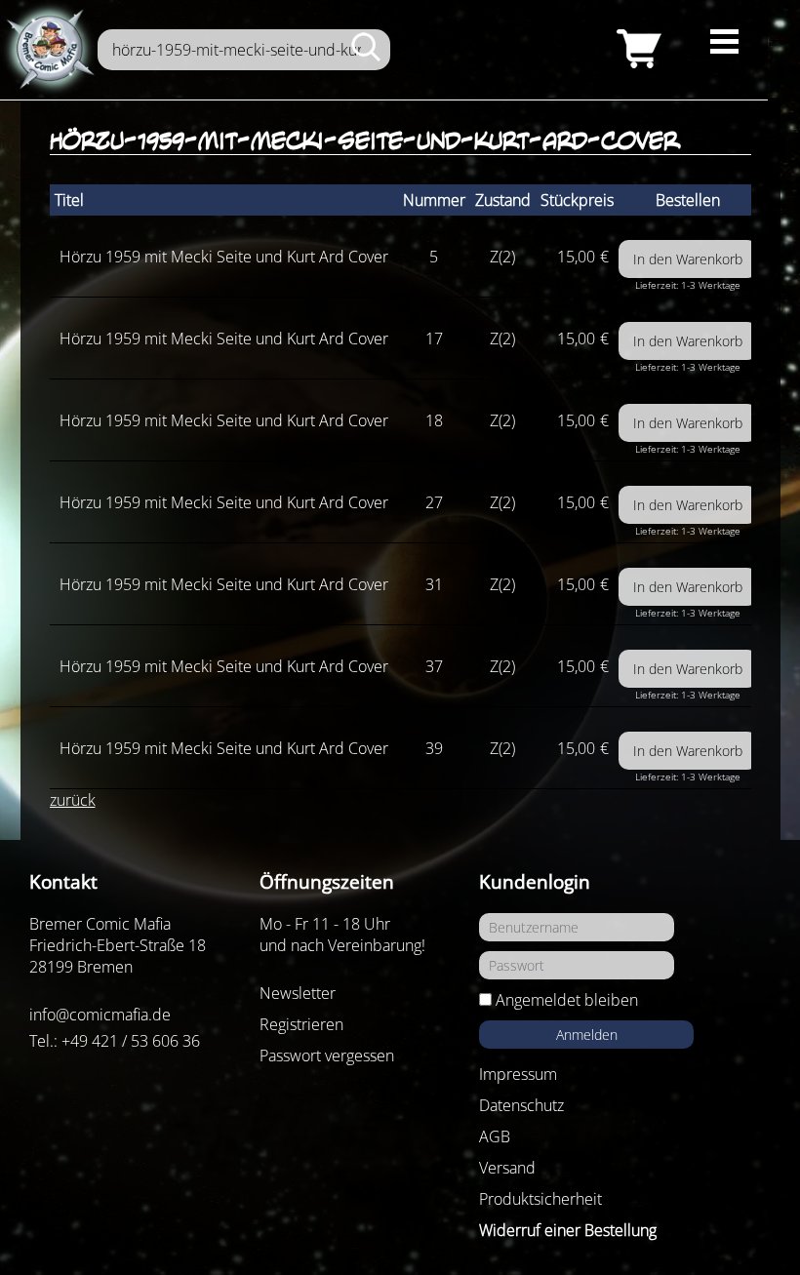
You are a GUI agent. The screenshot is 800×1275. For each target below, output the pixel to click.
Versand (507, 1167)
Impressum (518, 1074)
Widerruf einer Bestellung (568, 1230)
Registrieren (301, 1024)
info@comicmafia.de (100, 1014)
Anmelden (587, 1034)
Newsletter (298, 993)
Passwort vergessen (327, 1055)
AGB (494, 1136)
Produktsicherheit (540, 1199)
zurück (73, 800)
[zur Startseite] (49, 50)
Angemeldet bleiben (567, 1000)
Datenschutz (521, 1105)
